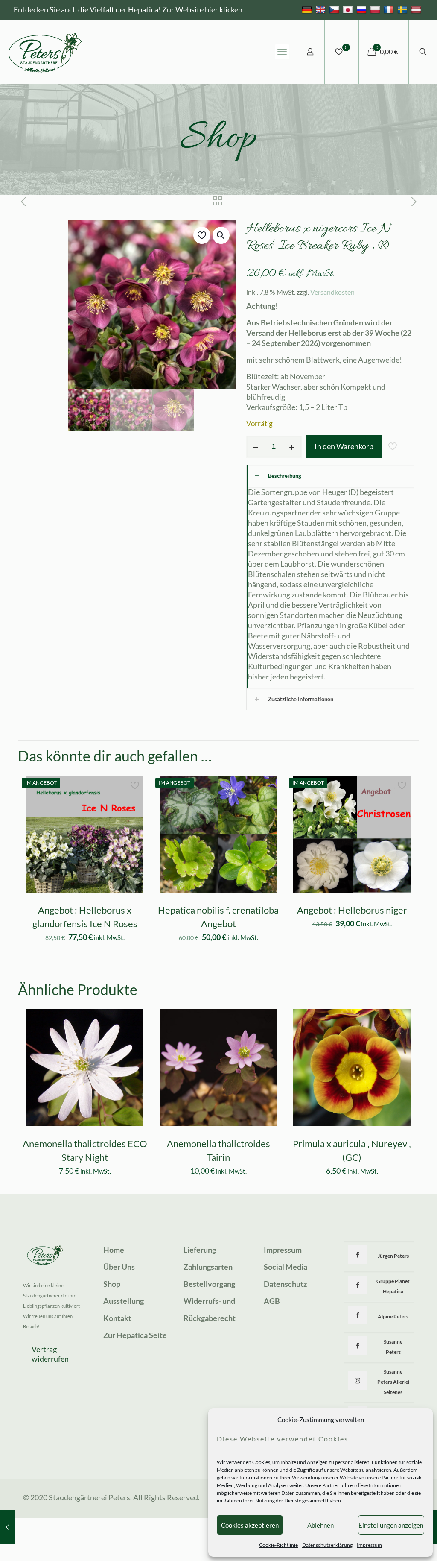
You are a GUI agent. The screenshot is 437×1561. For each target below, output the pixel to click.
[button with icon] (357, 1254)
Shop (111, 1284)
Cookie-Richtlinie (278, 1545)
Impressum (369, 1545)
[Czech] (335, 9)
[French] (390, 9)
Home (113, 1249)
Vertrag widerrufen (50, 1353)
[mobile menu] (282, 51)
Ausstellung (123, 1301)
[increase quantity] (292, 447)
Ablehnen (320, 1525)
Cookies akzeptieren (250, 1525)
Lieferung (200, 1249)
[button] (221, 235)
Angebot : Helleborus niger (352, 910)
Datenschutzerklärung (327, 1545)
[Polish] (376, 9)
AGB (272, 1301)
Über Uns (119, 1266)
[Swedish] (403, 9)
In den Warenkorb (344, 446)
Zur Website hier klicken (202, 9)
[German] (308, 9)
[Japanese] (349, 9)
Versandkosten (332, 292)
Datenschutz (285, 1284)
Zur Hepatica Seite (135, 1335)
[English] (321, 9)
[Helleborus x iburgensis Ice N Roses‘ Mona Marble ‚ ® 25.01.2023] (7, 1527)
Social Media (285, 1266)
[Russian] (362, 9)
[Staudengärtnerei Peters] (45, 52)
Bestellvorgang (209, 1284)
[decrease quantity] (255, 447)
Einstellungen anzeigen (390, 1525)
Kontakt (117, 1318)
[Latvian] (417, 9)
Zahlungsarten (208, 1266)
